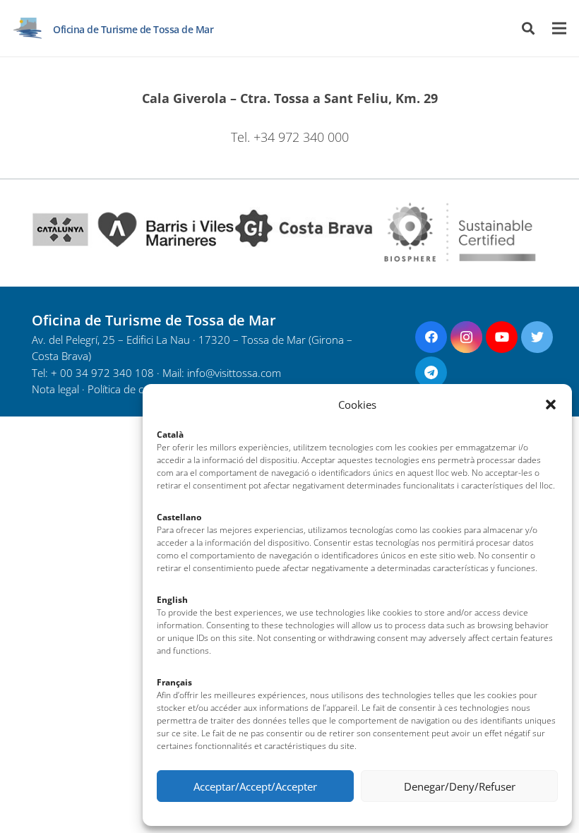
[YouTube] (502, 337)
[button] (551, 404)
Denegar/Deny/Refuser (459, 786)
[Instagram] (466, 337)
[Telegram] (431, 372)
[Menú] (559, 28)
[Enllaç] (27, 28)
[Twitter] (537, 337)
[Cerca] (528, 28)
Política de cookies (131, 389)
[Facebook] (431, 337)
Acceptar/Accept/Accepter (255, 786)
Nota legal (55, 389)
